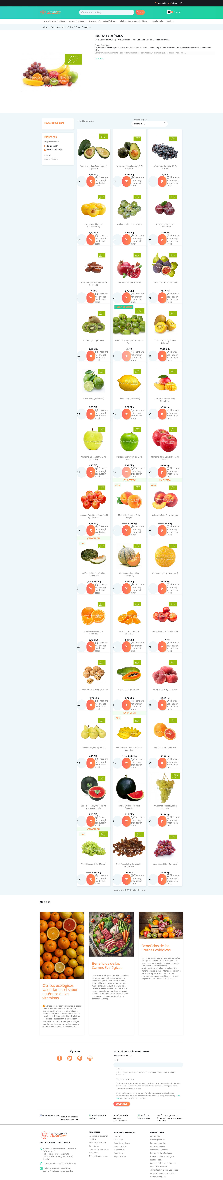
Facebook (59, 1058)
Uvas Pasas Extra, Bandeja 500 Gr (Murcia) (129, 865)
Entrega (116, 1136)
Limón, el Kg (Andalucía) (129, 398)
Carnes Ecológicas (77, 21)
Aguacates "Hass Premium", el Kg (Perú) (129, 167)
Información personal (98, 1136)
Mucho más (157, 21)
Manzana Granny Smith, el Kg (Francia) (129, 458)
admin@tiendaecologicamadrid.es (58, 1171)
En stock (52, 145)
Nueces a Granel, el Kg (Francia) (94, 689)
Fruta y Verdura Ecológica (53, 21)
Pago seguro (118, 1149)
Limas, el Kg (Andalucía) (93, 398)
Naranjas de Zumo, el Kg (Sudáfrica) (129, 632)
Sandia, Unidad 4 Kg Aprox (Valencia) (129, 807)
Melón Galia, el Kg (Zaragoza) (165, 573)
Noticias (170, 21)
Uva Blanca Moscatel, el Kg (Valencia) (165, 807)
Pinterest (79, 1058)
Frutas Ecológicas (54, 123)
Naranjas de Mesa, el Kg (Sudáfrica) (93, 632)
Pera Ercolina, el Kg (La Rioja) (93, 747)
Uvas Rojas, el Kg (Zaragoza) (165, 864)
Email (116, 1060)
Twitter (69, 1058)
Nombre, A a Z (149, 123)
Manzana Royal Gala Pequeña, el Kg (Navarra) (93, 516)
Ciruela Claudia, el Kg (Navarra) (129, 224)
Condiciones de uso (121, 1143)
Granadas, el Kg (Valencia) (129, 282)
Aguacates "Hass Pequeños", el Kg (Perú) (93, 167)
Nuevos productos (158, 1139)
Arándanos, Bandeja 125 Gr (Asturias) (165, 167)
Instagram (90, 1058)
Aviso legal (118, 1139)
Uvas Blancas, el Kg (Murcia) (93, 864)
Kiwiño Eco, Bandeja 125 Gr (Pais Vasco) (129, 341)
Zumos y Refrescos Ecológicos (163, 1163)
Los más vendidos (158, 1143)
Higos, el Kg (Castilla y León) (165, 282)
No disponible (54, 149)
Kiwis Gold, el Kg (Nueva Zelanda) (165, 341)
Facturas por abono (97, 1142)
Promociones (155, 1136)
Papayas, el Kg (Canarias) (129, 689)
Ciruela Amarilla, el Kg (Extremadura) (93, 225)
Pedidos (92, 1139)
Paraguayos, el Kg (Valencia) (165, 689)
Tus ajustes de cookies (98, 1156)
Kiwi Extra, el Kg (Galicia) (93, 340)
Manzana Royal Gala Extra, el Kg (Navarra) (165, 458)
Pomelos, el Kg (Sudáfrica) (165, 747)
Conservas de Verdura (159, 1166)
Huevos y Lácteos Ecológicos (102, 21)
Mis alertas (93, 1152)
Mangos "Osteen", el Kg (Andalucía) (165, 399)
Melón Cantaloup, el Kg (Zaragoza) (129, 574)
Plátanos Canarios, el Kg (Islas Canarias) (129, 748)
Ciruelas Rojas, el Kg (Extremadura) (165, 225)
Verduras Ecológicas (159, 1149)
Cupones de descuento (99, 1149)
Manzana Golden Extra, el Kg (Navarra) (93, 458)
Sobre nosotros (119, 1146)
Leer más (99, 58)
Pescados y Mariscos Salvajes (162, 1173)
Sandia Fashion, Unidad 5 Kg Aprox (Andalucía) (93, 807)
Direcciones (94, 1146)
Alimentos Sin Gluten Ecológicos (164, 1170)
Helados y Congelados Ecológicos (133, 21)
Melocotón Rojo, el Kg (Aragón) (165, 515)
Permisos (120, 1068)
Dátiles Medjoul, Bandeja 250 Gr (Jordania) (93, 283)
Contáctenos (118, 1153)
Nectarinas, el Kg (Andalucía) (165, 631)
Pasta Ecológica (157, 1160)
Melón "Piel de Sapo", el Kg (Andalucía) (94, 574)
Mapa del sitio (119, 1156)
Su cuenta (94, 1132)
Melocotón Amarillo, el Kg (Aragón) (129, 516)
